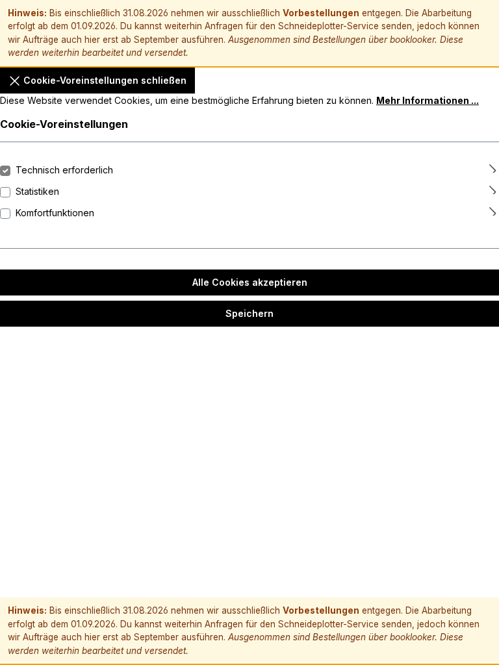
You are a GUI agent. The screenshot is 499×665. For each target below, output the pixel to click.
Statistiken (37, 191)
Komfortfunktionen (55, 212)
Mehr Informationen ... (427, 100)
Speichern (249, 313)
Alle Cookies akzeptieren (249, 282)
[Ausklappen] (493, 166)
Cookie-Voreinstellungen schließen (103, 80)
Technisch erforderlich (64, 169)
